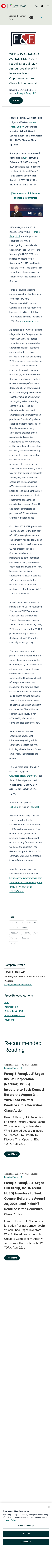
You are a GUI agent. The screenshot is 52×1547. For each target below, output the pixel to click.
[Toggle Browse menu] (41, 17)
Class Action (16, 933)
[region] (26, 1525)
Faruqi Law (31, 922)
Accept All (26, 1542)
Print (6, 1002)
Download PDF (11, 1007)
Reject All (26, 1534)
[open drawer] (48, 6)
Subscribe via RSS (13, 1011)
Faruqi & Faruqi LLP (26, 93)
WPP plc (14, 943)
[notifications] (42, 6)
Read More (12, 1154)
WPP (36, 933)
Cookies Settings (26, 1526)
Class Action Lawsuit (19, 927)
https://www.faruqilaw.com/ (18, 984)
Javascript (9, 1020)
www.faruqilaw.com (29, 321)
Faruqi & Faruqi (17, 922)
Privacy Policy (9, 1520)
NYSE (27, 933)
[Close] (49, 1507)
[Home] (13, 5)
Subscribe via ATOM (14, 1015)
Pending (14, 938)
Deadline (25, 938)
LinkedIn (13, 807)
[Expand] (40, 214)
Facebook (35, 807)
